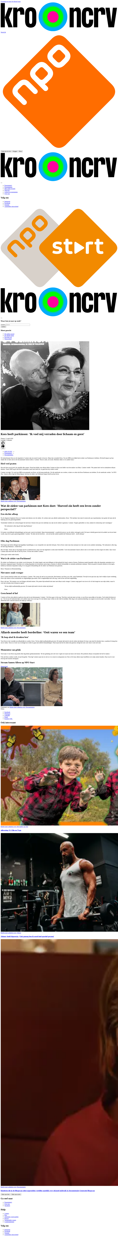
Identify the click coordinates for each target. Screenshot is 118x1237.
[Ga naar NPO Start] (59, 286)
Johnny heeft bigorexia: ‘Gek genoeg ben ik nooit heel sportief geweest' (27, 936)
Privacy (6, 1218)
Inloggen (15, 151)
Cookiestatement (9, 1222)
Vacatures (7, 1205)
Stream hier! (4, 666)
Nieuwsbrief (8, 339)
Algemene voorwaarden (11, 1217)
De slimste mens (9, 335)
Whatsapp (7, 714)
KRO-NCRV (8, 451)
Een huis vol (8, 337)
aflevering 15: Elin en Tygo (11, 830)
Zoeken (3, 324)
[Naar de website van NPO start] (59, 149)
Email (6, 717)
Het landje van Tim (14, 826)
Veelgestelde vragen (10, 1220)
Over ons (7, 1204)
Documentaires (8, 455)
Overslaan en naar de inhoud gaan (11, 1)
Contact (6, 1213)
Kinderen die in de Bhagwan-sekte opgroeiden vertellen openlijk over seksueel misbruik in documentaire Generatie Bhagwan (48, 1191)
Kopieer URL (8, 719)
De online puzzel (9, 334)
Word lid (3, 32)
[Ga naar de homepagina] (59, 30)
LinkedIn (7, 715)
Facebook (7, 712)
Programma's (8, 453)
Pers (5, 1215)
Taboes (11, 933)
